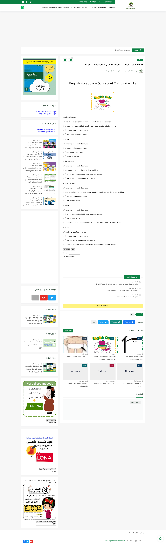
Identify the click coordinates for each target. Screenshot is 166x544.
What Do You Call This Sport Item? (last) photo (122, 290)
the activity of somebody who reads (80, 179)
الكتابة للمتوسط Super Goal (46, 129)
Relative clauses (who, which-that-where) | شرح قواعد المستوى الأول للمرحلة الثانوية (33, 180)
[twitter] (30, 2)
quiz (140, 60)
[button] (129, 322)
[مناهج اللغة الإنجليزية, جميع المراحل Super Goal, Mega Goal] (49, 319)
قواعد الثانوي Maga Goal (47, 114)
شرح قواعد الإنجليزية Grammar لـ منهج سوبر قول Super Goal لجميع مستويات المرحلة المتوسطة (32, 168)
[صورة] (49, 143)
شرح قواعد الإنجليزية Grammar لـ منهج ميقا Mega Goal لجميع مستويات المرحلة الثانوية (33, 145)
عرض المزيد (68, 331)
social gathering (72, 157)
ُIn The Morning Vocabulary (105, 383)
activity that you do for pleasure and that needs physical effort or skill (94, 223)
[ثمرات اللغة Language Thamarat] (131, 5)
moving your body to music (77, 130)
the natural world (73, 201)
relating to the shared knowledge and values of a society (88, 122)
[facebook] (26, 2)
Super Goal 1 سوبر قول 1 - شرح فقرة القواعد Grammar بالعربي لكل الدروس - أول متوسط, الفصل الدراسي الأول (32, 157)
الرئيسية (112, 7)
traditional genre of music (76, 135)
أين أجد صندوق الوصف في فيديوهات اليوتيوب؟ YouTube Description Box (33, 191)
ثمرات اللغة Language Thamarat (116, 541)
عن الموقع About (95, 2)
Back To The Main (102, 306)
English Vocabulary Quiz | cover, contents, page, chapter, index (117, 284)
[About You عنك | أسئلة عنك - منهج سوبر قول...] (49, 343)
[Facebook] (35, 297)
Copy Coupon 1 (51, 420)
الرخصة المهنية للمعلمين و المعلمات (55, 7)
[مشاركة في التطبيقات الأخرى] (94, 322)
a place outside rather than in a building (82, 170)
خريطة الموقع (107, 2)
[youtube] (22, 2)
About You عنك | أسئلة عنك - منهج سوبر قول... (33, 345)
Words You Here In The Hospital (127, 297)
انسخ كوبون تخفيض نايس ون (46, 522)
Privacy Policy (83, 2)
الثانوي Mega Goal (80, 7)
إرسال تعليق (135, 402)
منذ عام (134, 282)
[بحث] (22, 7)
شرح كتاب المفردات (135, 533)
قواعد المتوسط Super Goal (46, 112)
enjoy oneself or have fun (76, 152)
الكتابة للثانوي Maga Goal (47, 131)
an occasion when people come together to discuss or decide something (95, 192)
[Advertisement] (83, 29)
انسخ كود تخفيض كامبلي (48, 469)
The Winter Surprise (122, 50)
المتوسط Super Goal (99, 7)
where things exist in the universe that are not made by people (91, 126)
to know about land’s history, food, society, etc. (84, 174)
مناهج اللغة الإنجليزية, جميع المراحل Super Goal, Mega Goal (33, 321)
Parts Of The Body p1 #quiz (77, 357)
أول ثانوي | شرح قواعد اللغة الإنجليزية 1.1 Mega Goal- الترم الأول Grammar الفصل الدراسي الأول (32, 203)
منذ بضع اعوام (132, 288)
